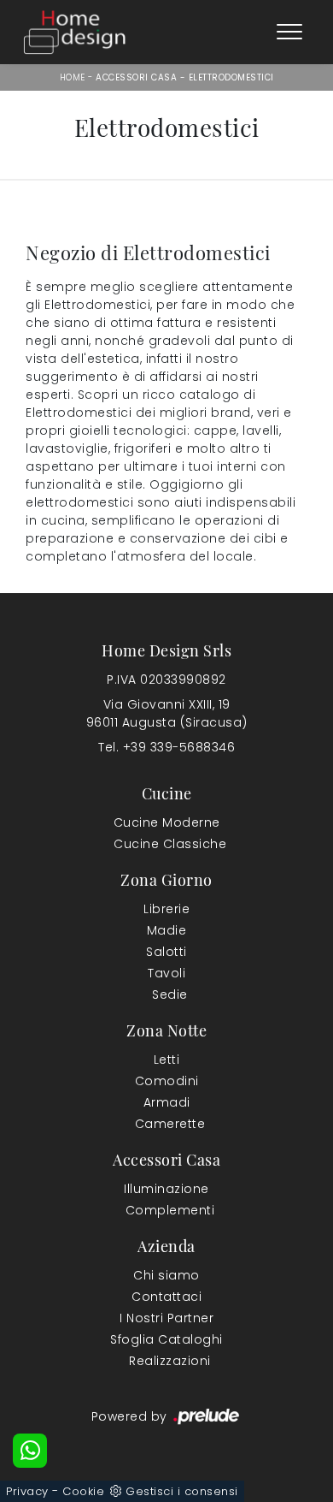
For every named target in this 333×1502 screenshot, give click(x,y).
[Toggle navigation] (289, 33)
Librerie (166, 908)
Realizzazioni (170, 1360)
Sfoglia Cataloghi (166, 1339)
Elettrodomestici (231, 77)
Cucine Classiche (170, 843)
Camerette (170, 1123)
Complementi (170, 1210)
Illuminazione (166, 1188)
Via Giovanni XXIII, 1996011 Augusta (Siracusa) (167, 713)
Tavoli (166, 973)
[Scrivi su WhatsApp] (30, 1451)
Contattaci (166, 1296)
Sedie (170, 994)
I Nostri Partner (166, 1318)
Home (72, 77)
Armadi (166, 1102)
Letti (167, 1059)
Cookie (83, 1491)
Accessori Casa (136, 77)
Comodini (167, 1080)
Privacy (27, 1491)
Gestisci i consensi (182, 1491)
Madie (167, 930)
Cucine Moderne (167, 822)
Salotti (166, 951)
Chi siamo (166, 1275)
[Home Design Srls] (74, 32)
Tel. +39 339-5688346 (166, 747)
